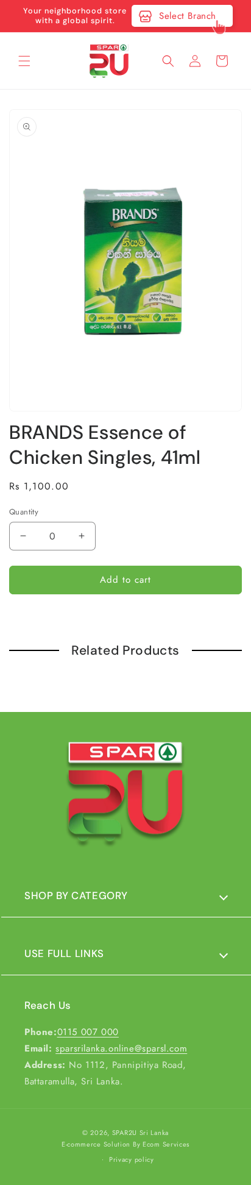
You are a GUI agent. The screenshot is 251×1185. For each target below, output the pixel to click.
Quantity (23, 512)
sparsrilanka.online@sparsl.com (121, 1048)
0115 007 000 (88, 1032)
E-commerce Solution (96, 1144)
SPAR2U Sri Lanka (140, 1132)
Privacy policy (131, 1159)
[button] (24, 61)
